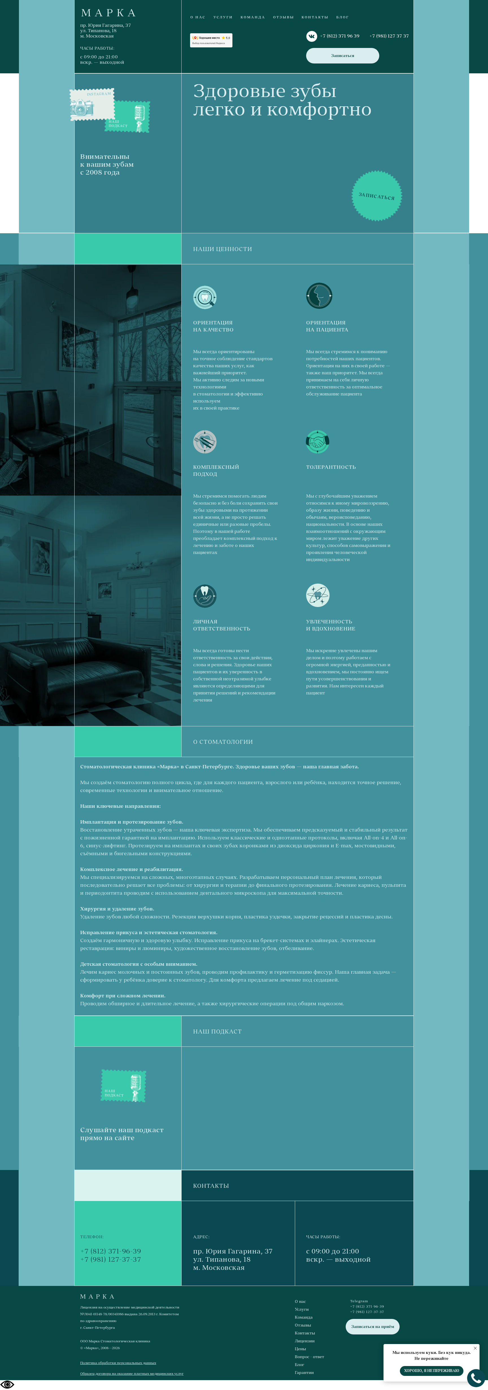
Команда (304, 1317)
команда (253, 17)
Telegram (359, 1301)
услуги (223, 17)
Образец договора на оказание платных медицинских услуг (132, 1373)
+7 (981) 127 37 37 (389, 36)
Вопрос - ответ (309, 1357)
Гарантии (304, 1372)
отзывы (283, 17)
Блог (342, 17)
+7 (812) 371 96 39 (340, 36)
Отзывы (303, 1325)
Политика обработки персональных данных (118, 1363)
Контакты (305, 1333)
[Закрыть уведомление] (475, 1348)
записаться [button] (377, 196)
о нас (198, 17)
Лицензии (305, 1341)
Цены (300, 1349)
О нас (300, 1301)
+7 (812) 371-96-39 (110, 1251)
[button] (342, 55)
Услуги (302, 1309)
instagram (99, 94)
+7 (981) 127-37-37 (110, 1259)
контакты (315, 17)
